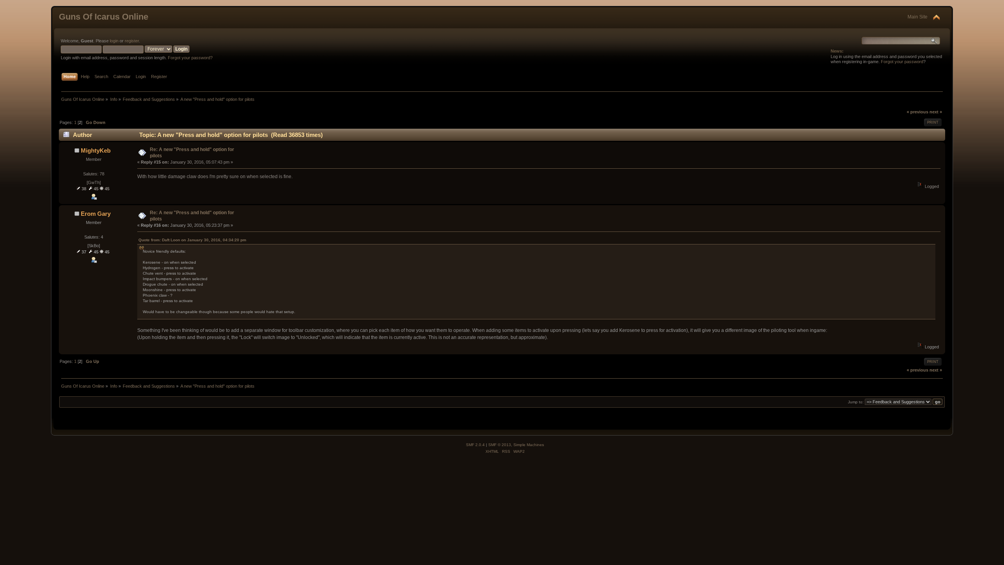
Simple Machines (528, 445)
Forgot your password (902, 61)
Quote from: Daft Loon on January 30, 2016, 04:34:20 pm (192, 240)
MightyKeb (96, 150)
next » (935, 111)
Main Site (918, 17)
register (132, 40)
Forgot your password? (190, 57)
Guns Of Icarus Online (103, 17)
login (114, 40)
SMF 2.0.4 (475, 445)
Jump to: (856, 402)
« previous (917, 111)
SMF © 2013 (499, 445)
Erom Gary (96, 213)
